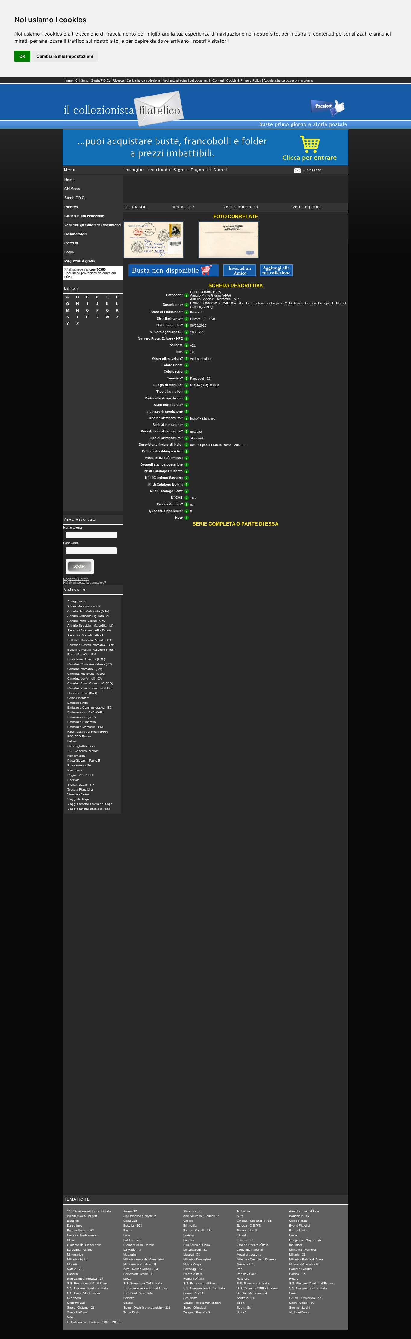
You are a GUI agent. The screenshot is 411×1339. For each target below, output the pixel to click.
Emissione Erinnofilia (81, 722)
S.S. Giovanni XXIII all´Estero (257, 1288)
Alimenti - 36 (191, 1211)
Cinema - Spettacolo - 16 (254, 1220)
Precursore (74, 770)
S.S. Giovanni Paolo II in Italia (204, 1288)
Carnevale (130, 1220)
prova (127, 1278)
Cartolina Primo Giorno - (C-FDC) (89, 688)
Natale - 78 (74, 1269)
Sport (240, 1302)
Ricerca (118, 80)
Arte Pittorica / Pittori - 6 (139, 1216)
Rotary (293, 1278)
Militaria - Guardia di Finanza (256, 1259)
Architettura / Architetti (82, 1216)
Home (68, 80)
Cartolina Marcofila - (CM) (84, 669)
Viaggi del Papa (78, 799)
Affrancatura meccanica (83, 606)
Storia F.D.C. (100, 80)
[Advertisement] (93, 421)
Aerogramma (76, 601)
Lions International (250, 1249)
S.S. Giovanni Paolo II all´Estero (145, 1288)
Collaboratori (75, 234)
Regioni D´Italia (193, 1278)
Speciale (73, 779)
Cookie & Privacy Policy (243, 80)
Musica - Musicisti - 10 (304, 1264)
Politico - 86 (297, 1273)
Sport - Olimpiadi (194, 1307)
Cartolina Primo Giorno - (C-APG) (90, 683)
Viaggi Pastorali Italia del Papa (88, 808)
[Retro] (228, 257)
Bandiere (73, 1220)
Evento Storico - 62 (80, 1230)
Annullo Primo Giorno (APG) (86, 620)
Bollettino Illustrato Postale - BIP (89, 640)
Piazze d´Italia (193, 1273)
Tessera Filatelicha (80, 789)
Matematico (75, 1254)
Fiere (126, 1235)
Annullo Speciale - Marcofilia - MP (90, 625)
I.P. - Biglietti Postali (81, 746)
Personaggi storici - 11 (138, 1273)
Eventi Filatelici (299, 1225)
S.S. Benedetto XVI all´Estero (88, 1283)
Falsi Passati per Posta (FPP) (87, 731)
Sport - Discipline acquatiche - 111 (146, 1307)
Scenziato (74, 1298)
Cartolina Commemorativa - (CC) (89, 664)
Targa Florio (131, 1312)
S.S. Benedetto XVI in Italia (142, 1283)
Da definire (74, 1225)
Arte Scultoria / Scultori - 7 (201, 1216)
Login (69, 252)
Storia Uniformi (77, 1312)
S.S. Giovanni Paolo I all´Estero (311, 1283)
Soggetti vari (76, 1302)
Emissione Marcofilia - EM (85, 726)
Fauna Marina (298, 1230)
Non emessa (76, 755)
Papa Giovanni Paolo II (83, 760)
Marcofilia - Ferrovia (302, 1249)
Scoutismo (190, 1298)
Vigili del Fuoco (299, 1312)
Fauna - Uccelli (247, 1230)
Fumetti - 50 (245, 1240)
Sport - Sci (244, 1307)
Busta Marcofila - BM (81, 654)
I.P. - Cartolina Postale (82, 751)
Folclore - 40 (132, 1240)
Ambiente (243, 1211)
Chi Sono (81, 80)
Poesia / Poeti (246, 1273)
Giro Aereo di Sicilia (196, 1244)
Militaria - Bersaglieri (197, 1259)
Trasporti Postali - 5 (196, 1312)
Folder (71, 741)
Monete (72, 1264)
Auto (240, 1216)
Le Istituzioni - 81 (195, 1249)
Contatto (312, 170)
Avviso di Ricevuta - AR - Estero (89, 630)
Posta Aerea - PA (79, 765)
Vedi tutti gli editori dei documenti (186, 80)
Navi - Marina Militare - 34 (140, 1269)
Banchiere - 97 (299, 1216)
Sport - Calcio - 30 (301, 1302)
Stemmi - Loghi (299, 1307)
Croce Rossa (298, 1220)
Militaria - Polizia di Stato (306, 1259)
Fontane (189, 1240)
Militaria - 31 (297, 1254)
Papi (240, 1269)
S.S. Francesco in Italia (253, 1283)
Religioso (243, 1278)
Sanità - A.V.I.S (193, 1293)
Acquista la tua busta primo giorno (288, 80)
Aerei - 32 (130, 1211)
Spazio (128, 1302)
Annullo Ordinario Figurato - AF (88, 616)
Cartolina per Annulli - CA (84, 678)
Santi (292, 1293)
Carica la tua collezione (143, 80)
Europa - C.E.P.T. (249, 1225)
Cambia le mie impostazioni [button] (64, 56)
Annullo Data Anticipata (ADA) (88, 611)
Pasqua (72, 1273)
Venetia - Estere (78, 794)
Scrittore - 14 (246, 1298)
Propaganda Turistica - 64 (85, 1278)
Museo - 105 (245, 1264)
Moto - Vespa (192, 1264)
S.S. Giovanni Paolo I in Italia (87, 1288)
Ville (70, 1317)
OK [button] (22, 56)
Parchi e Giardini (300, 1269)
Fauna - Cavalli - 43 (196, 1230)
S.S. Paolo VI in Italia (138, 1293)
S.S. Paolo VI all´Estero (83, 1293)
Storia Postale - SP (80, 784)
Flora (70, 1240)
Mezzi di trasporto (249, 1254)
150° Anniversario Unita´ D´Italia (89, 1211)
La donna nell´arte (80, 1249)
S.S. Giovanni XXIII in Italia (308, 1288)
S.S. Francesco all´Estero (200, 1283)
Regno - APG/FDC (80, 775)
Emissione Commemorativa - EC (89, 707)
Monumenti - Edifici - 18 (139, 1264)
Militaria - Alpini (77, 1259)
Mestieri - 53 (191, 1254)
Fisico (293, 1235)
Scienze (128, 1298)
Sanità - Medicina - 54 (252, 1293)
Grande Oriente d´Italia (253, 1244)
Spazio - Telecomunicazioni (202, 1302)
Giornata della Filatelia (138, 1244)
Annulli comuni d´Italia (304, 1211)
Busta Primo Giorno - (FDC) (86, 659)
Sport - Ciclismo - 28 (81, 1307)
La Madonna (132, 1249)
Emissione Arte (77, 702)
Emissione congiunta (81, 717)
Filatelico (189, 1235)
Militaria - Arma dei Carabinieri (143, 1259)
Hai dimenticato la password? (84, 582)
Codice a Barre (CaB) (82, 693)
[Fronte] (153, 257)
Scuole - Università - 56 (305, 1298)
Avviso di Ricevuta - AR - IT (86, 635)
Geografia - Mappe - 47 (305, 1240)
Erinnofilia (190, 1225)
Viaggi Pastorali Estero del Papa (90, 804)
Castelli (188, 1220)
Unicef (241, 1312)
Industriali (295, 1244)
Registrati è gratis (79, 261)
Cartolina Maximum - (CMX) (86, 673)
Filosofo (242, 1235)
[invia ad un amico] (239, 275)
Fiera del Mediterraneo (82, 1235)
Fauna (127, 1230)
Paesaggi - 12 (193, 1269)
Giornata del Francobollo (84, 1244)
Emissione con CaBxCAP (84, 712)
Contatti (218, 80)
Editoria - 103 (132, 1225)
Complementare (78, 697)
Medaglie (129, 1254)
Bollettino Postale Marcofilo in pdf (90, 649)
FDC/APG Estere (79, 736)
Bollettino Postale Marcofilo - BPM (90, 644)
